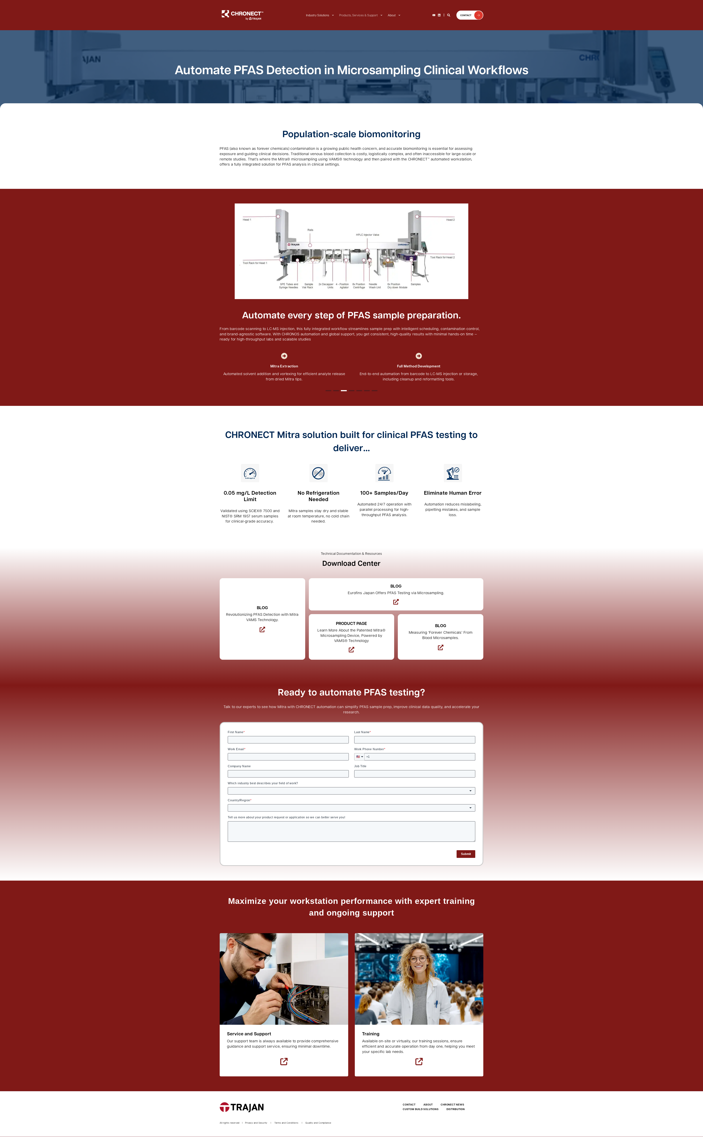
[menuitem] (333, 15)
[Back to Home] (242, 14)
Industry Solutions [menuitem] (317, 15)
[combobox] (351, 791)
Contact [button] (465, 15)
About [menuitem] (392, 15)
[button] (328, 390)
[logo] (242, 1107)
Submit (466, 853)
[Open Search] (449, 15)
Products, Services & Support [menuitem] (358, 15)
